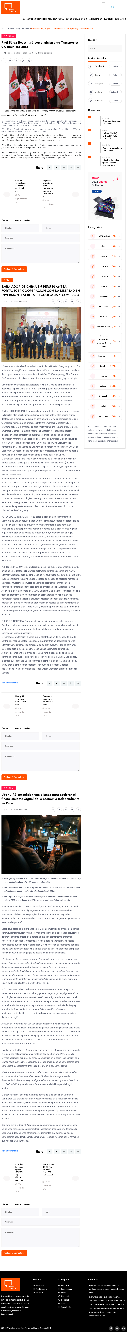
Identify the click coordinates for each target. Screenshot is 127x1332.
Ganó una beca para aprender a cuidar (48, 700)
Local (104, 130)
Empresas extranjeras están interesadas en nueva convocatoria (48, 188)
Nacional (106, 118)
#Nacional (9, 36)
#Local (7, 280)
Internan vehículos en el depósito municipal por (21, 185)
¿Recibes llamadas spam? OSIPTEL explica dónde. (110, 163)
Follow (115, 66)
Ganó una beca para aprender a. (111, 122)
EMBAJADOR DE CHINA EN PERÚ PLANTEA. (109, 136)
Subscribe (115, 92)
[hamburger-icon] (103, 3)
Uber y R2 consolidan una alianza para (20, 700)
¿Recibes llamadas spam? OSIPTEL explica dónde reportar (19, 1172)
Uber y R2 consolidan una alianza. (112, 149)
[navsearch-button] (111, 7)
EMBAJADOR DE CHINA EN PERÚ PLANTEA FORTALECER (48, 1171)
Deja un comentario (9, 683)
